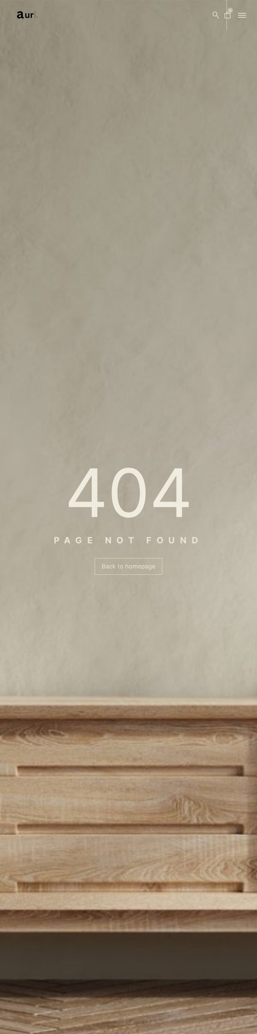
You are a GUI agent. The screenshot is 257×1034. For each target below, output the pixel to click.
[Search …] (216, 15)
